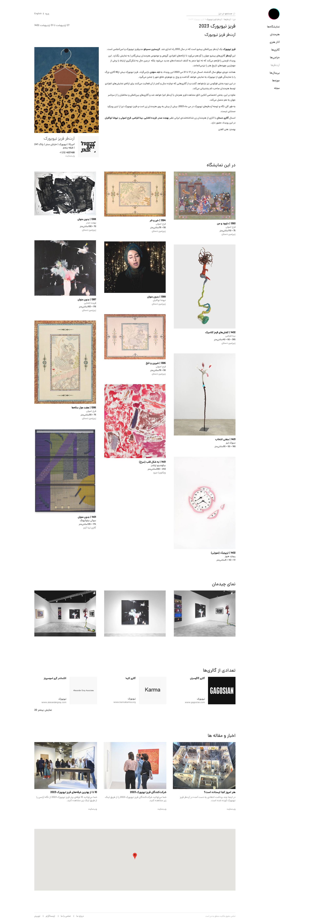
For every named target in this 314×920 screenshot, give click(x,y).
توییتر (37, 916)
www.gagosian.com (195, 702)
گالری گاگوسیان (197, 678)
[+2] (222, 690)
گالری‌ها (275, 50)
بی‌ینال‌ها (275, 73)
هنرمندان (275, 35)
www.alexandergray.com (54, 702)
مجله (277, 88)
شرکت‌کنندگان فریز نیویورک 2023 (148, 792)
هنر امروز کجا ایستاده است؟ (220, 792)
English (38, 14)
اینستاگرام (50, 916)
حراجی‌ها (275, 58)
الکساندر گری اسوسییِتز (55, 678)
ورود (47, 14)
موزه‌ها (276, 81)
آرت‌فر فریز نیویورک (214, 19)
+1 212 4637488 (67, 153)
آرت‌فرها (275, 65)
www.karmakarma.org (124, 702)
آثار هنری (275, 42)
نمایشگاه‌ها (273, 27)
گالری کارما (131, 678)
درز (234, 19)
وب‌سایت (70, 156)
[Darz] (274, 14)
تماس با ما (66, 916)
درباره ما (80, 916)
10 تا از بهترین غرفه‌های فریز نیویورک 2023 (73, 792)
